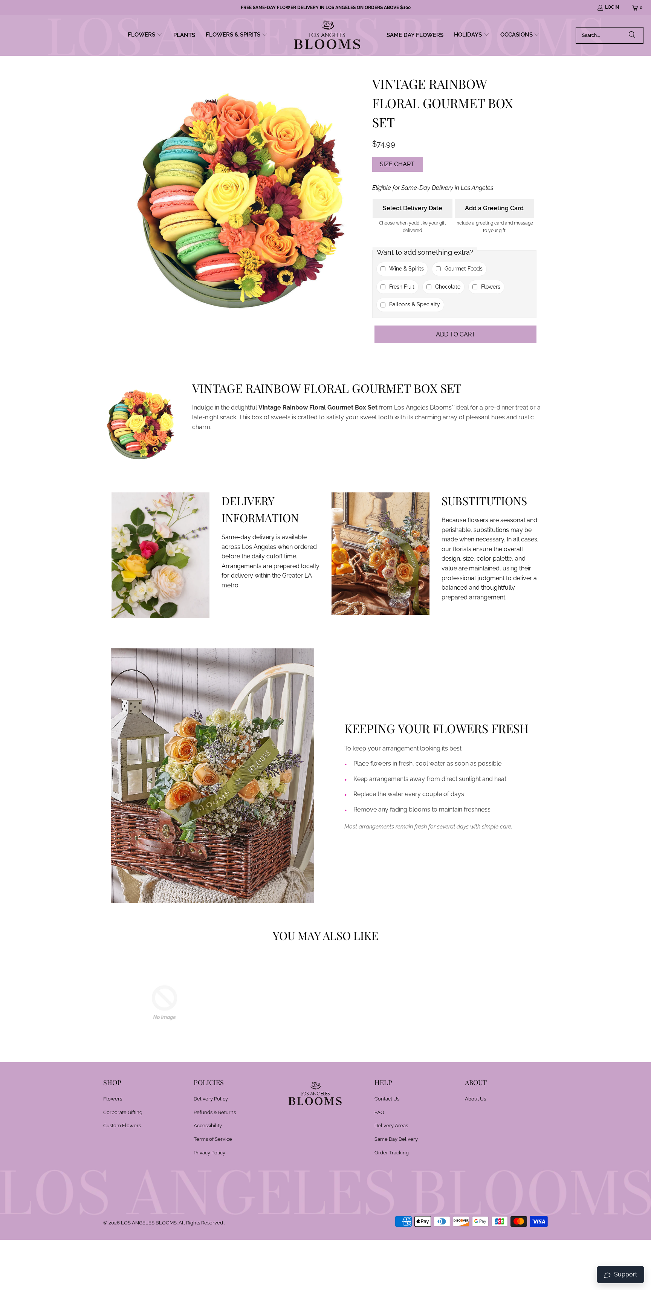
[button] (145, 35)
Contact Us (386, 1099)
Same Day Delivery (396, 1139)
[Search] (632, 35)
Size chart (397, 164)
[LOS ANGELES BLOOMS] (327, 35)
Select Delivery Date (412, 208)
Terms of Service (213, 1139)
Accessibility (208, 1125)
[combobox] (609, 35)
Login (612, 7)
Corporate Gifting (122, 1112)
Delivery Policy (211, 1099)
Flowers (112, 1099)
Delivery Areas (391, 1125)
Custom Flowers (122, 1125)
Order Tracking (391, 1152)
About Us (475, 1099)
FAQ (379, 1112)
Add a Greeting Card (494, 208)
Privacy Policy (209, 1152)
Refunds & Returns (215, 1112)
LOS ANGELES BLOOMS (149, 1223)
